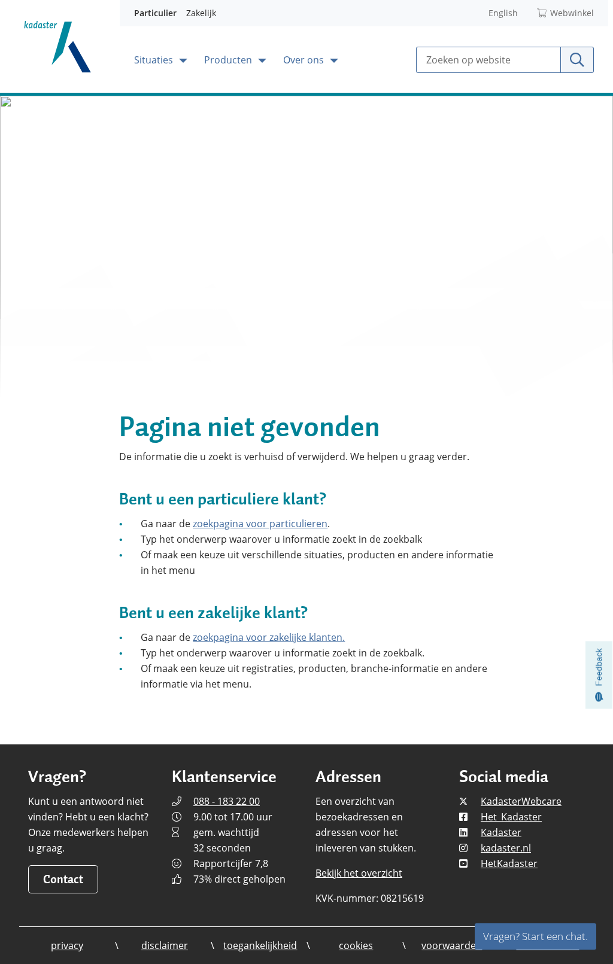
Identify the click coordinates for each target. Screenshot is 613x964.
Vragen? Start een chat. (535, 936)
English (503, 13)
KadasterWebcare (521, 801)
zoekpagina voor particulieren (260, 523)
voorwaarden (451, 945)
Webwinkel (572, 13)
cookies (356, 945)
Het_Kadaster (511, 816)
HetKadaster (509, 863)
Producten (229, 59)
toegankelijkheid (260, 945)
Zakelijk (201, 13)
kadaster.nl (506, 847)
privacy (67, 945)
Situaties (154, 59)
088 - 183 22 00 (226, 801)
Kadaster (501, 832)
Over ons (304, 59)
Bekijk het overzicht (358, 873)
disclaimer (164, 945)
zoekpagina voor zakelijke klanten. (269, 637)
